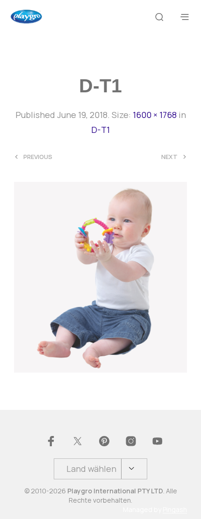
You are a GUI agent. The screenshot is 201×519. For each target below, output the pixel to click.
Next (169, 157)
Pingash (175, 509)
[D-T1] (100, 276)
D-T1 (100, 129)
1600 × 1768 (155, 114)
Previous (37, 157)
